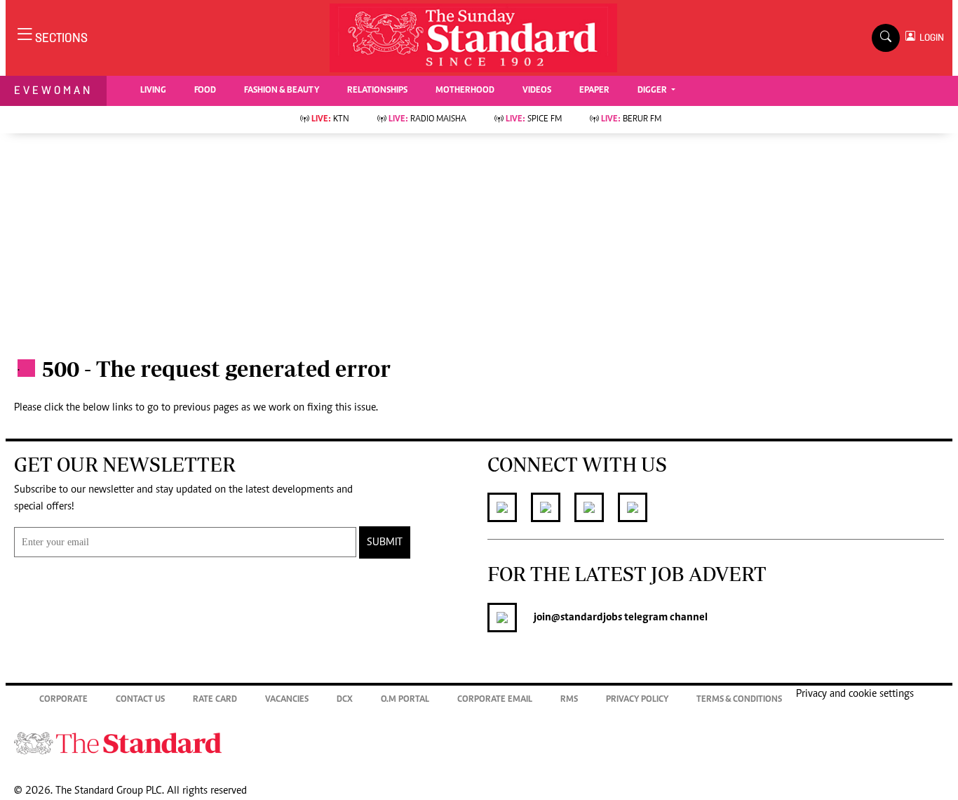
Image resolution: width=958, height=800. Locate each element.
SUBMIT (385, 542)
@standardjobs (586, 617)
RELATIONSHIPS (377, 90)
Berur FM (631, 119)
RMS (569, 700)
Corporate (63, 700)
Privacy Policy (637, 700)
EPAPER (594, 90)
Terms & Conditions (739, 700)
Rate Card (215, 700)
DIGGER (653, 90)
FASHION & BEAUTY (281, 90)
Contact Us (140, 700)
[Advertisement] (479, 238)
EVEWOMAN (53, 90)
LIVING (153, 90)
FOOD (205, 90)
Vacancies (287, 700)
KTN (330, 119)
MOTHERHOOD (465, 90)
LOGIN (929, 38)
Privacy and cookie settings (855, 694)
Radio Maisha (427, 119)
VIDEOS (536, 90)
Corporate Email (494, 700)
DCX (345, 700)
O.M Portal (405, 700)
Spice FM (534, 119)
